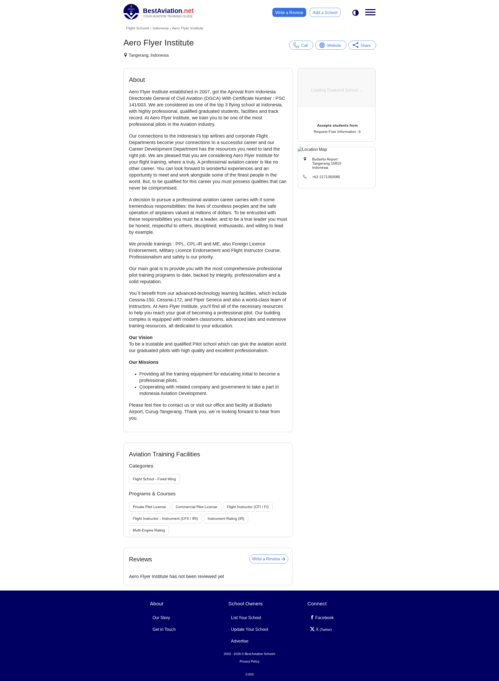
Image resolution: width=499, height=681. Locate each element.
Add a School (325, 12)
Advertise (239, 641)
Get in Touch (164, 629)
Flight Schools (137, 28)
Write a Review (289, 12)
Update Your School (249, 629)
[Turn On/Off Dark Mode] (355, 13)
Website (334, 45)
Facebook (324, 617)
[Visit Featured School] (337, 118)
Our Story (161, 617)
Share (365, 45)
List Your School (246, 617)
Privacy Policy (249, 661)
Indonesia (161, 28)
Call (304, 45)
